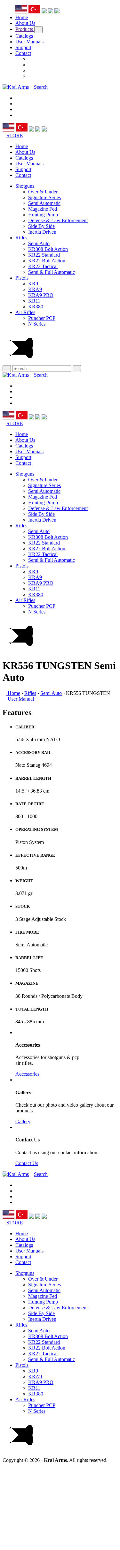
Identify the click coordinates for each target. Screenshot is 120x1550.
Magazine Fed (42, 209)
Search (41, 87)
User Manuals (29, 41)
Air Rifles (25, 312)
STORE (14, 135)
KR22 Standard (44, 255)
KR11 (34, 301)
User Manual (20, 699)
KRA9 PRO (40, 295)
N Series (36, 324)
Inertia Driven (42, 232)
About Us (25, 23)
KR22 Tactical (43, 266)
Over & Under (43, 191)
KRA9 (35, 289)
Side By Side (41, 226)
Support (23, 47)
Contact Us (26, 1163)
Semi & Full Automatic (51, 272)
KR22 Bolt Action (46, 260)
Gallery (22, 1121)
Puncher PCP (41, 318)
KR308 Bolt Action (48, 249)
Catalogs (24, 36)
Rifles (21, 237)
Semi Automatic (44, 203)
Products (24, 29)
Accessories (27, 1074)
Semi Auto (39, 243)
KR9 (33, 283)
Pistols (21, 278)
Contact (23, 53)
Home (21, 17)
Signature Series (44, 197)
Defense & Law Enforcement (58, 220)
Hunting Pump (43, 214)
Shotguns (24, 186)
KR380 (35, 306)
